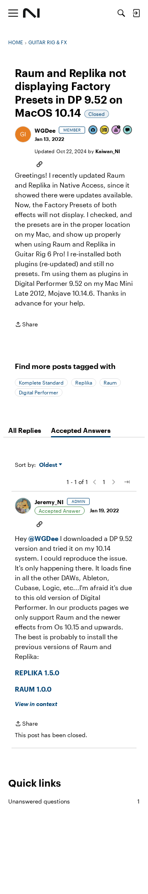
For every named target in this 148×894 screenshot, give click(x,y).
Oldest (49, 465)
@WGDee (43, 538)
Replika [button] (83, 382)
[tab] (24, 430)
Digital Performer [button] (38, 392)
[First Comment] (128, 130)
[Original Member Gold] (105, 130)
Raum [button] (110, 382)
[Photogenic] (93, 130)
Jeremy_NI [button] (49, 501)
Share (26, 325)
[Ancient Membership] (116, 130)
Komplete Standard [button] (41, 382)
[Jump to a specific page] (126, 482)
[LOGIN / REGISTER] (136, 13)
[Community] (31, 13)
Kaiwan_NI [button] (107, 151)
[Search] (121, 13)
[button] (23, 134)
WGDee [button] (45, 130)
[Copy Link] (39, 163)
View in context (36, 703)
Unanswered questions (74, 801)
